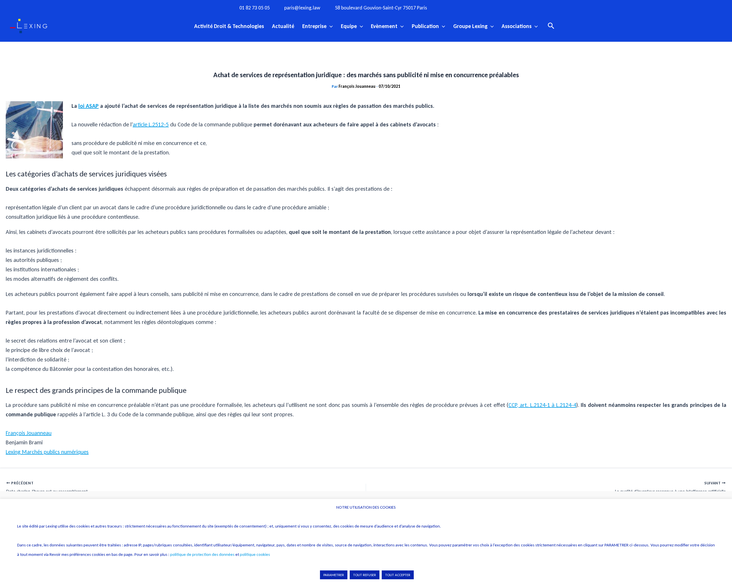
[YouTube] (485, 7)
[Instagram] (462, 7)
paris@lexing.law (302, 7)
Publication (425, 26)
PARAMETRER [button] (333, 575)
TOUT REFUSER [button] (364, 575)
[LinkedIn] (497, 7)
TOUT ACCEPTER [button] (397, 575)
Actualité (283, 26)
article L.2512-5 (151, 124)
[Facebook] (450, 7)
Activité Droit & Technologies (229, 26)
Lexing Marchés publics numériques (47, 451)
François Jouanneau (28, 432)
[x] (474, 7)
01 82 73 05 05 (254, 7)
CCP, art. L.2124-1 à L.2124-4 (542, 404)
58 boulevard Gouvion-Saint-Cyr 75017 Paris (381, 7)
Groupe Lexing (470, 26)
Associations (517, 26)
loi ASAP (88, 105)
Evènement (384, 26)
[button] (330, 26)
